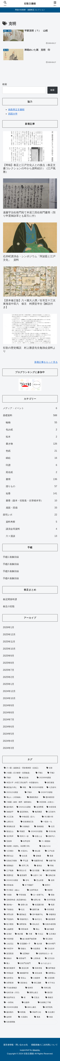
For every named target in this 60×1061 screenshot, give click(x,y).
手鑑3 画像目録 (11, 571)
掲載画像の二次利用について (44, 1045)
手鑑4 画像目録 (11, 578)
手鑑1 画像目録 (11, 557)
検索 (4, 84)
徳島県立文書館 (16, 109)
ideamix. (36, 1050)
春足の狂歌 (9, 606)
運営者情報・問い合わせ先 (15, 1045)
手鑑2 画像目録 (11, 564)
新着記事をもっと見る (46, 362)
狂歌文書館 (30, 3)
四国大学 (12, 114)
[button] (54, 626)
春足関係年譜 (10, 599)
